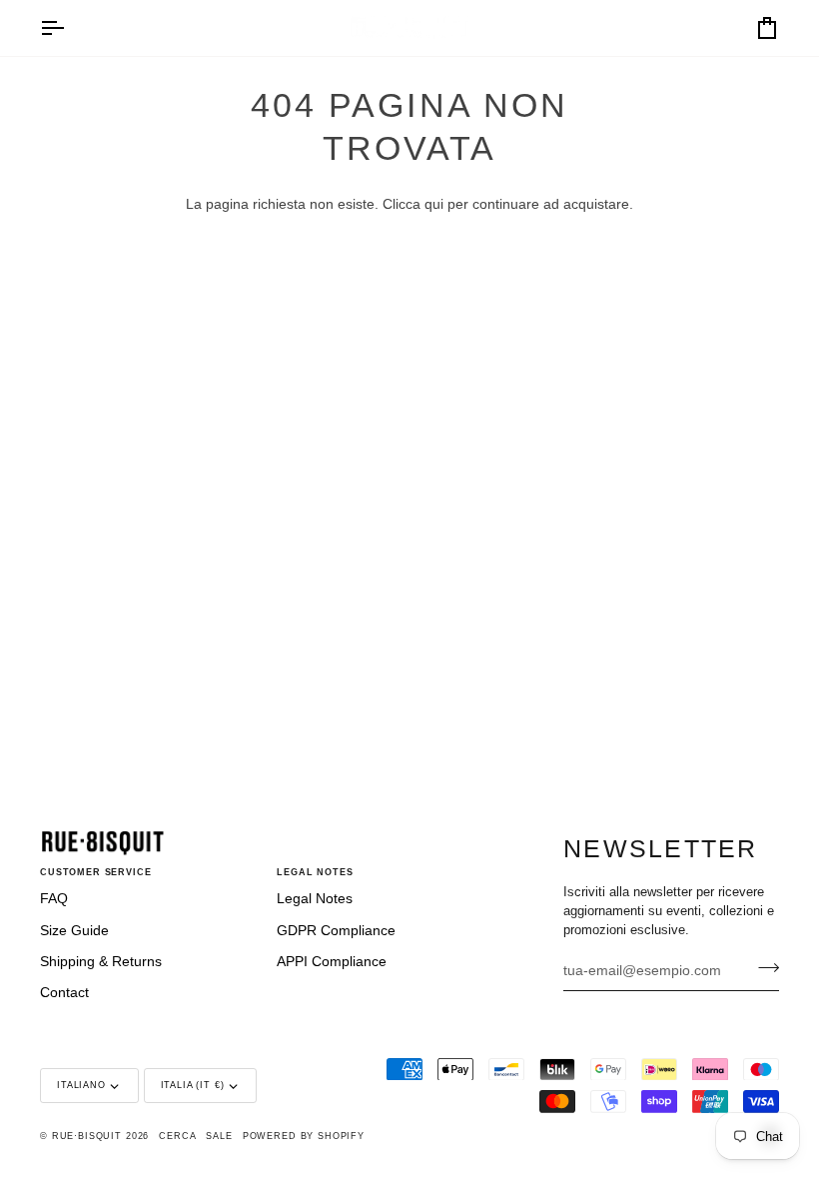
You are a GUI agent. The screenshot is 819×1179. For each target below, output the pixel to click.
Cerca (177, 1136)
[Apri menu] (70, 28)
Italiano (81, 1085)
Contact (64, 992)
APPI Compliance (332, 961)
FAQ (54, 898)
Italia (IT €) (193, 1085)
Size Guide (74, 930)
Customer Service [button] (96, 872)
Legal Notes (315, 898)
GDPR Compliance (336, 930)
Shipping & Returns (101, 961)
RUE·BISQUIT (87, 1136)
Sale (219, 1136)
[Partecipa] (762, 968)
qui (433, 204)
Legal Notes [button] (315, 872)
